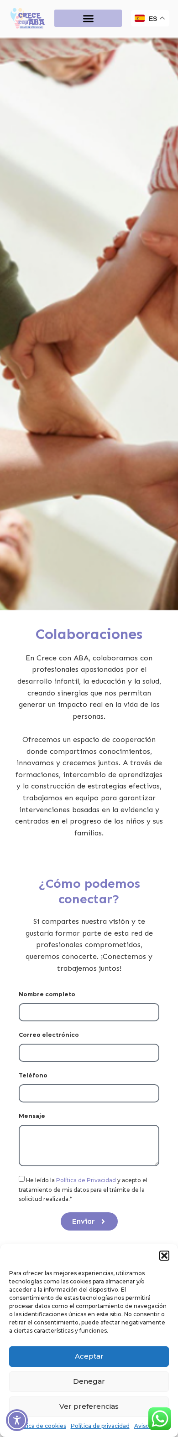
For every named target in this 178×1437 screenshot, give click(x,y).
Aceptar (89, 1356)
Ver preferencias (89, 1406)
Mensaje (32, 1116)
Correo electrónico (49, 1034)
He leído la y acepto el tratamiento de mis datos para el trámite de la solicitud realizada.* (83, 1189)
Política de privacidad (100, 1425)
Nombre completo (47, 994)
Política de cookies (40, 1425)
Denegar (89, 1381)
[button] (164, 1255)
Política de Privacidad (86, 1180)
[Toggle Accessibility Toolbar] (17, 1420)
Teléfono (33, 1075)
